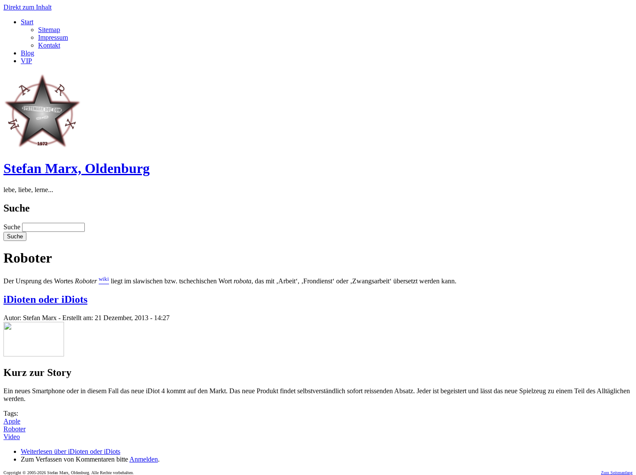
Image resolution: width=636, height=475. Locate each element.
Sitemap (49, 29)
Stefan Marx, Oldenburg (76, 168)
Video (11, 436)
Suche (12, 227)
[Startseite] (42, 147)
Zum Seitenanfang (617, 472)
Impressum (53, 37)
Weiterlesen (70, 451)
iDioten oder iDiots (45, 299)
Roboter (14, 429)
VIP (26, 60)
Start (27, 22)
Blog (27, 53)
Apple (11, 421)
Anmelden (143, 459)
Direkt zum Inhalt (27, 7)
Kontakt (49, 45)
